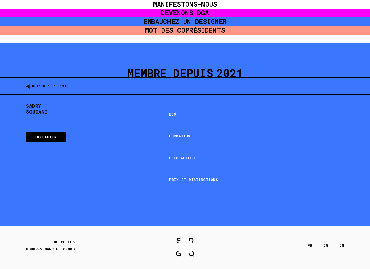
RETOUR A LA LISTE (50, 86)
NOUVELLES (64, 242)
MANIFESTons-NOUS (185, 4)
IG (326, 245)
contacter (46, 137)
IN (342, 245)
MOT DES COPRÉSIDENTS (185, 30)
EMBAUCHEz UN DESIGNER (185, 21)
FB (310, 245)
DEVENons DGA (185, 13)
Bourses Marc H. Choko (50, 249)
